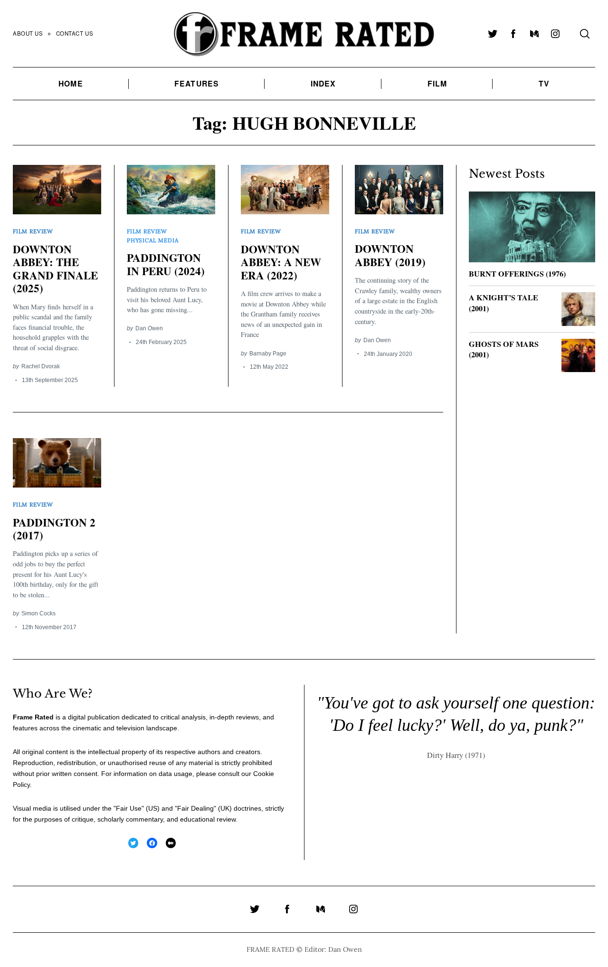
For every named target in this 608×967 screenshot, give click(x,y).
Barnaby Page (267, 353)
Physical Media (152, 240)
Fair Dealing (195, 808)
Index (323, 83)
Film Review (33, 231)
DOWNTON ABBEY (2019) (390, 255)
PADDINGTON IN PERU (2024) (166, 264)
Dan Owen (149, 328)
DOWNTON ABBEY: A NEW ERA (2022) (281, 262)
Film (437, 83)
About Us (28, 33)
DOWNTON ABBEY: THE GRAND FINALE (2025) (55, 269)
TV (544, 83)
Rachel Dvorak (40, 366)
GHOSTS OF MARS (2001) (504, 349)
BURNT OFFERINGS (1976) (517, 273)
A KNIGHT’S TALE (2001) (503, 303)
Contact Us (75, 33)
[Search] (584, 33)
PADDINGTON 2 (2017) (54, 529)
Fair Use (129, 808)
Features (196, 83)
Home (70, 83)
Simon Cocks (38, 613)
